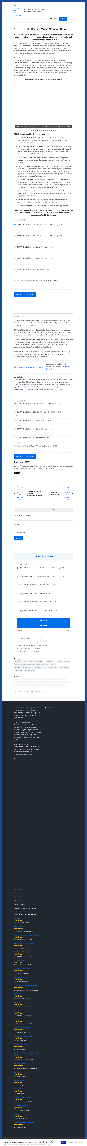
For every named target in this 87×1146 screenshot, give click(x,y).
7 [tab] (43, 130)
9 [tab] (47, 130)
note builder (65, 682)
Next (70, 105)
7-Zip (24, 387)
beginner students (26, 679)
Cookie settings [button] (79, 1142)
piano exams (18, 685)
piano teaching (40, 685)
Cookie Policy (18, 901)
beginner (17, 679)
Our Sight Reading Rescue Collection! (24, 664)
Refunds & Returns (19, 905)
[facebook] (46, 712)
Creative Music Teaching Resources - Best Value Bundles (29, 661)
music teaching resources (31, 682)
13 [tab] (55, 130)
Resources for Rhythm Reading (23, 667)
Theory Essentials (52, 667)
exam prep (44, 679)
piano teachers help (29, 685)
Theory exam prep (64, 667)
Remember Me (20, 532)
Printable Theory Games (42, 664)
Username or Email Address (22, 515)
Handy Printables (50, 661)
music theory (44, 682)
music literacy (61, 679)
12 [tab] (53, 130)
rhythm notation (50, 685)
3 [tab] (35, 130)
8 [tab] (45, 130)
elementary (37, 679)
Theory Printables (29, 670)
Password (17, 524)
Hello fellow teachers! (20, 889)
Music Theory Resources (63, 661)
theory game (60, 685)
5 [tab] (39, 130)
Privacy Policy (18, 897)
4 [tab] (37, 130)
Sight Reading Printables (39, 667)
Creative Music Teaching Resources (38, 9)
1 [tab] (31, 130)
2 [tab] (33, 130)
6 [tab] (41, 130)
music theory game (54, 682)
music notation (19, 682)
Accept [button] (63, 1142)
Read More (70, 1142)
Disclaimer (17, 893)
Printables (53, 664)
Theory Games (18, 670)
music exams (52, 679)
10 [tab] (49, 130)
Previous (16, 105)
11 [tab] (51, 130)
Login (63, 18)
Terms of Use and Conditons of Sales (25, 909)
